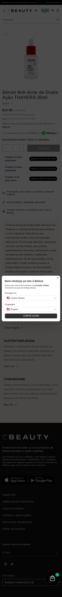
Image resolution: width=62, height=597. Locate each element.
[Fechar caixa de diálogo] (58, 277)
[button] (31, 298)
